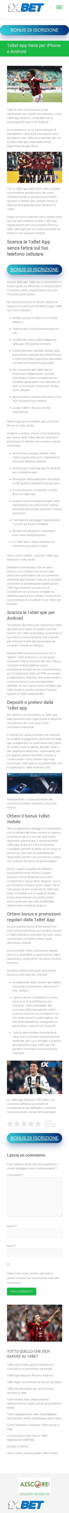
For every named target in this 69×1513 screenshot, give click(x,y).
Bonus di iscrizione (34, 30)
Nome (12, 1226)
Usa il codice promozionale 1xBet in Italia (32, 1453)
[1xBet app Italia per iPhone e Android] (34, 84)
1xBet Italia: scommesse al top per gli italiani (34, 1382)
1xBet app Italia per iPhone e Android (30, 1375)
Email (11, 1246)
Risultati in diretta (17, 1446)
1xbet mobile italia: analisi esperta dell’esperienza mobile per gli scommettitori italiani (34, 1403)
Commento (15, 1175)
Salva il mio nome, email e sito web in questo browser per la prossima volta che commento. (33, 1278)
